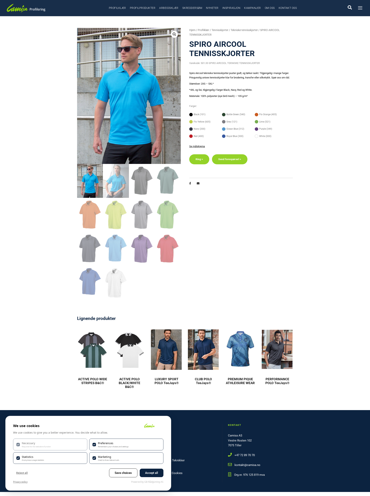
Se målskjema (197, 146)
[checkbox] (50, 444)
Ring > (199, 159)
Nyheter (212, 7)
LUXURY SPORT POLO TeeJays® (167, 381)
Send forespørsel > (229, 159)
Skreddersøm (192, 7)
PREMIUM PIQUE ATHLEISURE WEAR (240, 381)
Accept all (151, 473)
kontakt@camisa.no (247, 465)
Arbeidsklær (168, 7)
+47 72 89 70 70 (245, 455)
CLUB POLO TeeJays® (203, 381)
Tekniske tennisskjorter (244, 30)
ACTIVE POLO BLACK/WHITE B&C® (129, 383)
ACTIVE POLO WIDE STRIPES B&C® (92, 381)
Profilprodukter (143, 7)
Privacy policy (20, 481)
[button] (174, 34)
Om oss (270, 7)
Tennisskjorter (220, 30)
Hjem (192, 30)
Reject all (22, 472)
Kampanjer (252, 7)
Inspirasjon (231, 7)
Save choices (123, 473)
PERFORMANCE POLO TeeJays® (277, 381)
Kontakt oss (288, 7)
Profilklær (117, 7)
